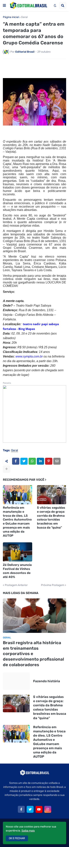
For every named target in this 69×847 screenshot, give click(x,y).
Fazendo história (46, 681)
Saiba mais (28, 830)
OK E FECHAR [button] (17, 838)
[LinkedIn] (40, 461)
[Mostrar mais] (6, 469)
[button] (4, 5)
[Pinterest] (48, 461)
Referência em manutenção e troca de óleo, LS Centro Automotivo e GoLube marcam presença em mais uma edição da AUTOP (17, 521)
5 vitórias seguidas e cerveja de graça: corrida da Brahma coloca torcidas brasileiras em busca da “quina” (51, 517)
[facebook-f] (21, 809)
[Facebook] (15, 461)
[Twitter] (24, 461)
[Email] (57, 461)
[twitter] (30, 809)
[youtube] (38, 809)
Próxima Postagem (52, 585)
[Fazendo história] (16, 681)
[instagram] (47, 809)
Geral (24, 17)
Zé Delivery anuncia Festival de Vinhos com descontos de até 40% (17, 571)
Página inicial (11, 17)
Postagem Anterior (16, 585)
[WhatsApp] (32, 461)
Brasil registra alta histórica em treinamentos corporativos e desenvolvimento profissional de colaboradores (33, 653)
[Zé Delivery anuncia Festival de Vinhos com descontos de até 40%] (17, 551)
